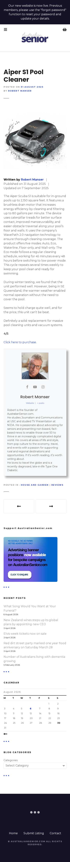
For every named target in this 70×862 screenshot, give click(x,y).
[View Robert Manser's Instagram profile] (43, 387)
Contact (55, 833)
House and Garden (35, 485)
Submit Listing (34, 833)
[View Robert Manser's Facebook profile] (27, 387)
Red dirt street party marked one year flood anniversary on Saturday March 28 (35, 645)
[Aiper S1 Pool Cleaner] (35, 138)
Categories (11, 760)
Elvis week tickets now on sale (25, 633)
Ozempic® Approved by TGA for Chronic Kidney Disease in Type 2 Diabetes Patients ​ (19, 506)
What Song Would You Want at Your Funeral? (30, 608)
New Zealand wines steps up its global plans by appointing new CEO (31, 622)
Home (13, 833)
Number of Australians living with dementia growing (34, 659)
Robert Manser (20, 91)
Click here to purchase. (20, 342)
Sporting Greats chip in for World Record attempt (51, 506)
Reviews (57, 485)
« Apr (14, 734)
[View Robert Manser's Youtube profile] (35, 387)
